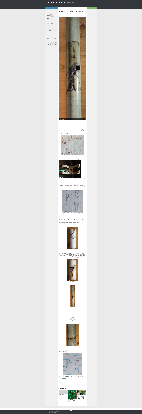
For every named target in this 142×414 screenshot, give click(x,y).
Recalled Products (49, 28)
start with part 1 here (64, 127)
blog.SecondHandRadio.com (56, 3)
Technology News (49, 30)
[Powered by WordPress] (49, 412)
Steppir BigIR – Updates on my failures (51, 38)
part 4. (72, 133)
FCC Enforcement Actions (50, 23)
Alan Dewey (61, 15)
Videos (48, 33)
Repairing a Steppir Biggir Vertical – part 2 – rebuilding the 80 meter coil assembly (81, 397)
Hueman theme (55, 412)
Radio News (48, 25)
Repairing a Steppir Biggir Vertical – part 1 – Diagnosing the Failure (72, 400)
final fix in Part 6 (64, 378)
